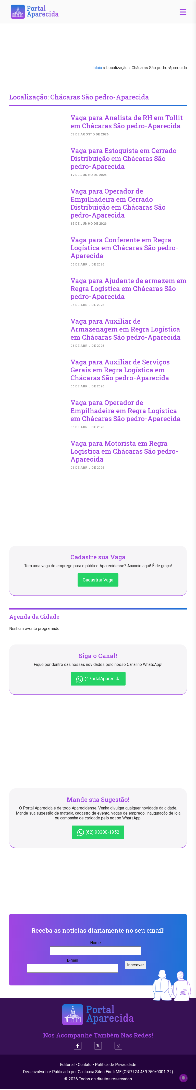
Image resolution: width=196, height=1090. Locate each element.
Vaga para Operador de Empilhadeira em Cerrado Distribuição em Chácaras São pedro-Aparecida (118, 203)
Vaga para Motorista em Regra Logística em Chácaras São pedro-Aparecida (124, 451)
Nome (95, 942)
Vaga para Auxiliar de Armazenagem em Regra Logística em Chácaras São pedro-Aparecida (125, 329)
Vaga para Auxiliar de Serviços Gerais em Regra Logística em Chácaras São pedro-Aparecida (120, 370)
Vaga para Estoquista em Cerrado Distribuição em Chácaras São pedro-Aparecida (123, 158)
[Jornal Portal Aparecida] (34, 11)
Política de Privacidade (115, 1064)
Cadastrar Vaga (98, 579)
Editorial (67, 1064)
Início (97, 67)
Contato (85, 1064)
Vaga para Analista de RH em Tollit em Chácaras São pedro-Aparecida (126, 121)
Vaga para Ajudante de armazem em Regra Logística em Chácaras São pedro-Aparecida (128, 288)
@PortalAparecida (101, 678)
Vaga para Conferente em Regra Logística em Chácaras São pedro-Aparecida (124, 247)
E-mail (72, 960)
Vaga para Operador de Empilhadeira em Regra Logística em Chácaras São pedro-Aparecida (125, 410)
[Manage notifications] (183, 1078)
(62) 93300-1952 (101, 832)
